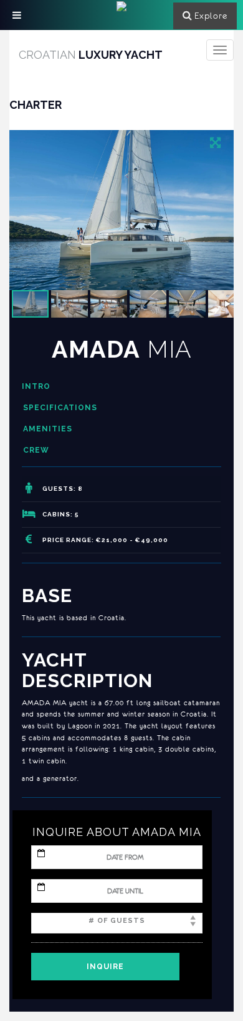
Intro (36, 386)
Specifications (60, 407)
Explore (210, 16)
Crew (36, 450)
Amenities (47, 429)
